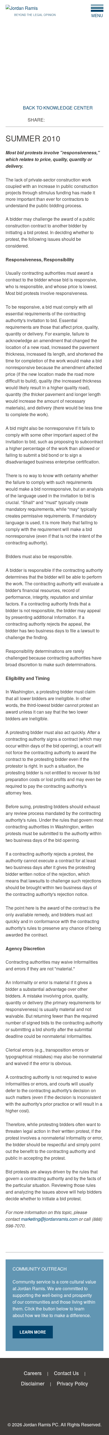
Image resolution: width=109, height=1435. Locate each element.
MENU (97, 15)
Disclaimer (32, 1383)
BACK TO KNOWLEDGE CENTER (58, 107)
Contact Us (66, 1372)
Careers (33, 1372)
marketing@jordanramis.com (49, 1219)
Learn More (33, 1332)
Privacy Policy (72, 1383)
